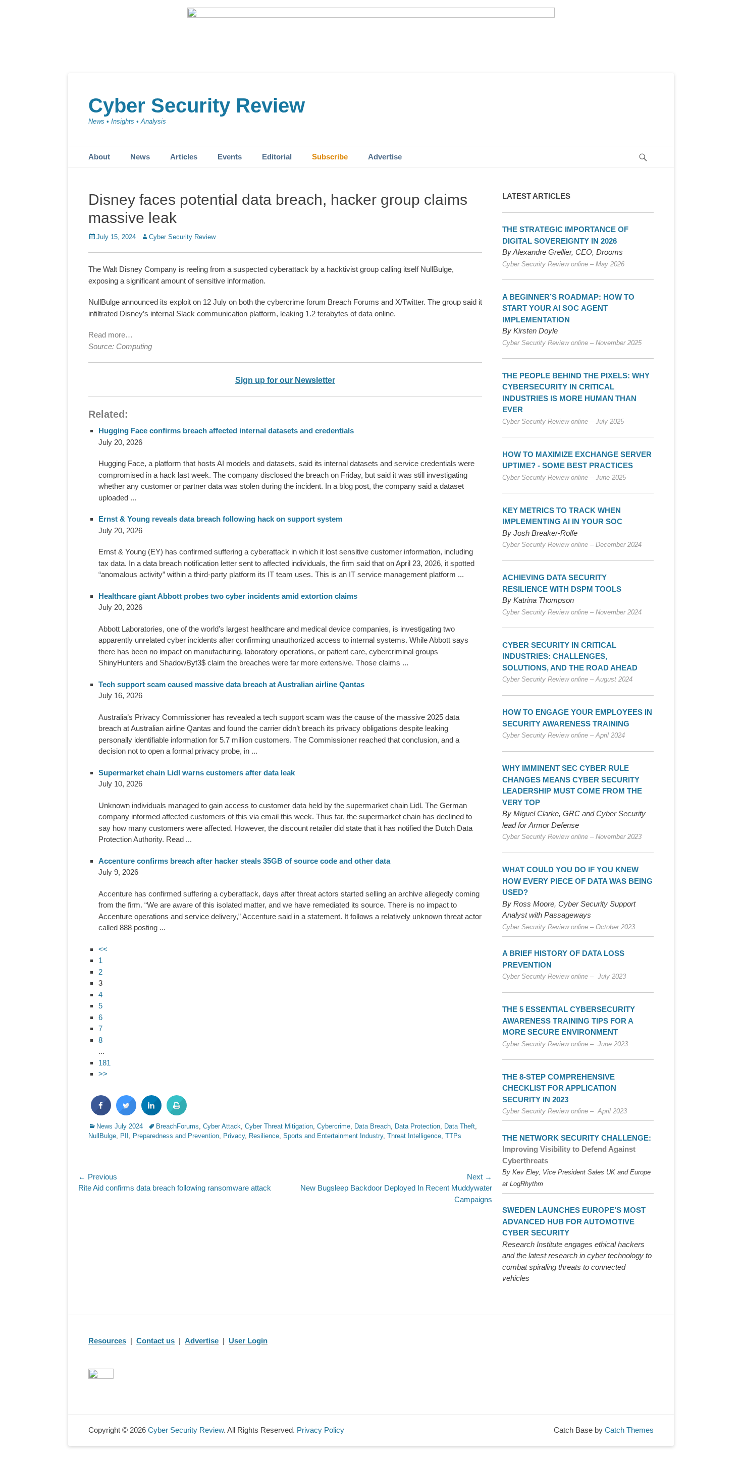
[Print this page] (177, 1112)
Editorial (277, 156)
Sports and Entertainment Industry (333, 1136)
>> (103, 1073)
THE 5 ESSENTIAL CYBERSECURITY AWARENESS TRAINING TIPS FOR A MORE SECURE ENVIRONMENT (568, 1020)
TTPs (453, 1136)
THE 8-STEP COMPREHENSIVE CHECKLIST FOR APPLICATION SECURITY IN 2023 (559, 1088)
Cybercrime (333, 1126)
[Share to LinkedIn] (151, 1112)
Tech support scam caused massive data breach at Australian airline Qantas (231, 684)
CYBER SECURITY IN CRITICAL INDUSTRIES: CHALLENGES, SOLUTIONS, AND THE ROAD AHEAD (570, 656)
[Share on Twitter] (126, 1112)
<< (103, 949)
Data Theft (459, 1126)
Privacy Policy (320, 1430)
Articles (183, 156)
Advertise (385, 156)
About (99, 156)
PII (124, 1136)
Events (230, 156)
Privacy (234, 1136)
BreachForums (177, 1126)
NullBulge (102, 1136)
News (140, 156)
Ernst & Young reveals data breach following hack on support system (220, 519)
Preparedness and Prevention (176, 1136)
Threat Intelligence (414, 1136)
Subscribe (330, 156)
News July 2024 (119, 1126)
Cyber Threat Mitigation (279, 1126)
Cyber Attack (222, 1126)
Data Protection (417, 1126)
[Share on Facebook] (101, 1112)
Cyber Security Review (196, 105)
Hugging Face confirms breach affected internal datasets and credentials (226, 430)
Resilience (264, 1136)
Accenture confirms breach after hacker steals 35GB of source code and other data (244, 861)
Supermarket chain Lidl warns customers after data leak (196, 772)
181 (104, 1062)
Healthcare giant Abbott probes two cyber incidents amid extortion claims (227, 596)
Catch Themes (629, 1430)
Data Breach (372, 1126)
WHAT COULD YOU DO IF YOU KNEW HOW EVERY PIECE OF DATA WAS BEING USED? (577, 880)
